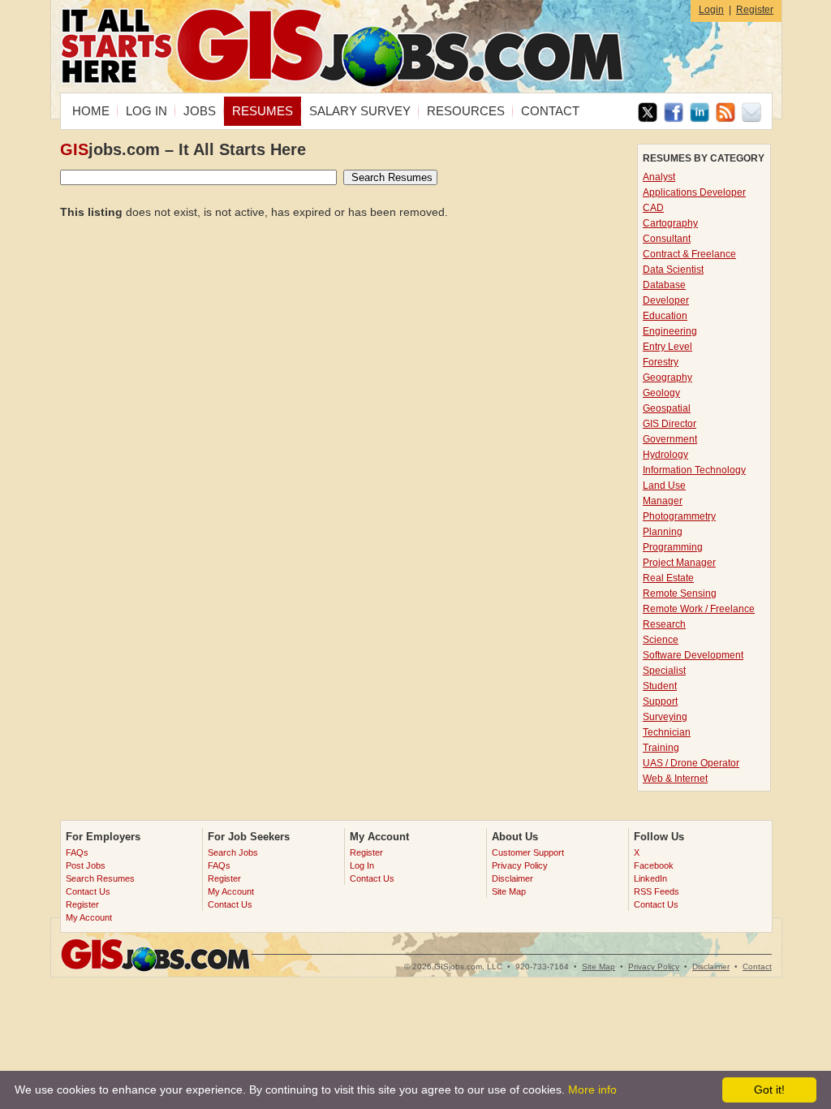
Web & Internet (675, 778)
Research (664, 624)
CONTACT (550, 111)
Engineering (670, 331)
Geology (661, 393)
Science (660, 639)
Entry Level (667, 346)
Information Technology (694, 470)
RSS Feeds (656, 891)
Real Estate (668, 578)
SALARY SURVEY (360, 111)
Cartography (670, 223)
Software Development (693, 655)
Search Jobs (233, 852)
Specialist (664, 670)
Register (754, 9)
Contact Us (88, 891)
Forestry (660, 362)
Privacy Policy (520, 865)
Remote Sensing (680, 593)
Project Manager (679, 562)
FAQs (77, 852)
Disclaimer (512, 878)
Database (664, 285)
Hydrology (665, 454)
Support (660, 701)
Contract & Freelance (689, 254)
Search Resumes (100, 878)
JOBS (199, 111)
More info (592, 1089)
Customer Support (528, 852)
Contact (757, 966)
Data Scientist (673, 269)
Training (661, 747)
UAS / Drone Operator (691, 763)
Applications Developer (694, 192)
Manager (662, 501)
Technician (667, 732)
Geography (667, 377)
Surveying (665, 717)
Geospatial (667, 408)
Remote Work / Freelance (699, 609)
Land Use (664, 485)
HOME (91, 111)
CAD (653, 208)
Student (660, 686)
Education (665, 315)
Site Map (509, 891)
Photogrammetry (679, 516)
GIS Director (669, 423)
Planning (662, 531)
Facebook (654, 865)
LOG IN (146, 111)
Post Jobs (85, 865)
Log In (362, 865)
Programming (673, 547)
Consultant (667, 238)
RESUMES (262, 111)
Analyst (659, 177)
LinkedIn (650, 878)
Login (711, 9)
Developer (666, 300)
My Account (89, 917)
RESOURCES (466, 111)
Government (670, 439)
